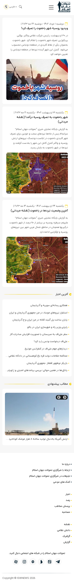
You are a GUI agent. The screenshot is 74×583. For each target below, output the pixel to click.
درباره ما (66, 464)
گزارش (66, 542)
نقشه (67, 524)
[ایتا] (49, 561)
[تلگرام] (58, 561)
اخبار (68, 494)
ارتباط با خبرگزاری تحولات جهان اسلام (51, 470)
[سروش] (41, 561)
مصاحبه (66, 512)
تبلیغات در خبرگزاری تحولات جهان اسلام (49, 476)
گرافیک (66, 536)
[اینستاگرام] (24, 561)
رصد (68, 500)
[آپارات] (15, 561)
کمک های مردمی (61, 482)
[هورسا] (32, 561)
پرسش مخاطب (62, 506)
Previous (65, 397)
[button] (51, 7)
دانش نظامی (63, 530)
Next (59, 397)
